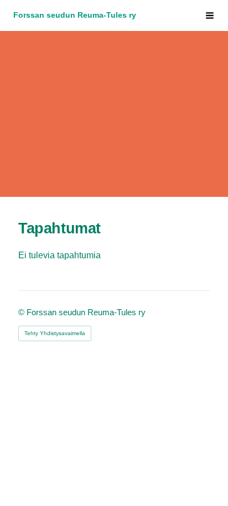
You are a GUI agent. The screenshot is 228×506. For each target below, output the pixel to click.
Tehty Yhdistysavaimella (54, 333)
